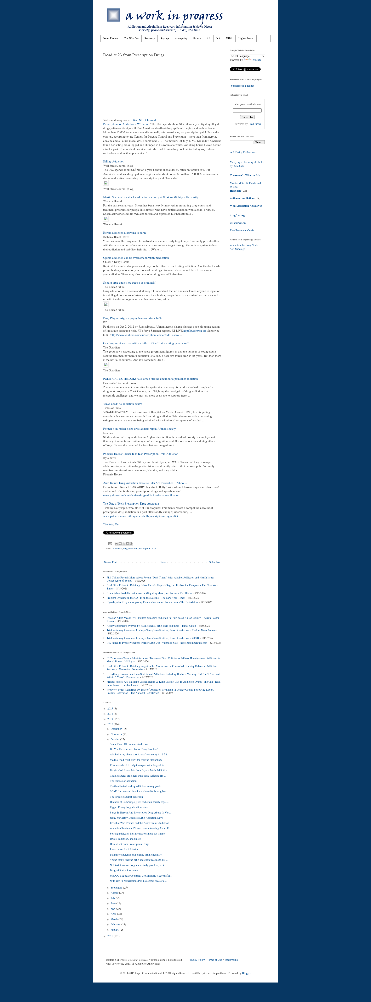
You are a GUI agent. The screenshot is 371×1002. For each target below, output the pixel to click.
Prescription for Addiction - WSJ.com (126, 124)
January (115, 929)
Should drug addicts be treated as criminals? (130, 282)
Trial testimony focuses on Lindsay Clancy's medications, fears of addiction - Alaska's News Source (161, 630)
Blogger (246, 973)
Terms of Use (214, 959)
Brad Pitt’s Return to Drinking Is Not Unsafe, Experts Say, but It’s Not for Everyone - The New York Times (162, 586)
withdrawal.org (238, 223)
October (115, 739)
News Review (110, 38)
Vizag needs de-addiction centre (122, 404)
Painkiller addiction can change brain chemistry (136, 854)
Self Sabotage (237, 249)
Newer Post (110, 562)
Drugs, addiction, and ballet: (125, 838)
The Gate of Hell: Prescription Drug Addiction (131, 503)
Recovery (150, 38)
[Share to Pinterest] (131, 543)
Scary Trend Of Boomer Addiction (129, 744)
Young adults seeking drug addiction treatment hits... (139, 860)
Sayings (165, 38)
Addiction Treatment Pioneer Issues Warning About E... (140, 828)
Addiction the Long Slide (244, 245)
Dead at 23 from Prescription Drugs (129, 844)
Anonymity (181, 38)
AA (209, 38)
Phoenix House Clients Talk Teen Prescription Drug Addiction (140, 454)
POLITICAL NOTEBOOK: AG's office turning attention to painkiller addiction (150, 379)
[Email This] (116, 543)
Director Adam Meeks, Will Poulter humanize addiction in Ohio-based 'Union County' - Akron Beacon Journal (163, 619)
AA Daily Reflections (243, 152)
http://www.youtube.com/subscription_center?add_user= (145, 335)
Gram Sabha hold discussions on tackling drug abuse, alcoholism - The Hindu (149, 593)
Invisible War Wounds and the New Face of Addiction (139, 823)
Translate (256, 60)
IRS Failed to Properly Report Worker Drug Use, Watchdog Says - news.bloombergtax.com (157, 642)
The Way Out (131, 38)
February (116, 924)
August (115, 893)
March (114, 919)
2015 (110, 708)
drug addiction (130, 548)
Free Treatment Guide (242, 230)
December (117, 729)
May (113, 908)
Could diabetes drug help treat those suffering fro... (138, 775)
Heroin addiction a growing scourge (124, 232)
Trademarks (231, 959)
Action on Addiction (242, 198)
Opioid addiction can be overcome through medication (136, 258)
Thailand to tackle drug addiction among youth (135, 786)
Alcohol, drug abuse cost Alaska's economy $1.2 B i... (139, 754)
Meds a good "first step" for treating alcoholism (136, 760)
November (117, 734)
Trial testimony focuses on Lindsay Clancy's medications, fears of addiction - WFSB (153, 638)
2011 (110, 936)
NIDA (229, 38)
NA (218, 38)
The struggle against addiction (126, 796)
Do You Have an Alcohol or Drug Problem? (134, 749)
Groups (197, 38)
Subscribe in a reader (242, 85)
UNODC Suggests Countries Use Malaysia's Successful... (141, 875)
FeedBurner (254, 124)
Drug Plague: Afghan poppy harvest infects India (132, 318)
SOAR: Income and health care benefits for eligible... (139, 791)
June (113, 903)
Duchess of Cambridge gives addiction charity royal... (139, 802)
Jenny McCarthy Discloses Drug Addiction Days (136, 817)
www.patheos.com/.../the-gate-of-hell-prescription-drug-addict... (141, 516)
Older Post (214, 562)
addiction (117, 548)
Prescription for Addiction (124, 849)
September (117, 887)
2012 (110, 724)
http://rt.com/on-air (194, 330)
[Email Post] (109, 543)
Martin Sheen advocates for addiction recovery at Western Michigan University (150, 197)
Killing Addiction (113, 161)
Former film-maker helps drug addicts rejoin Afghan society (139, 428)
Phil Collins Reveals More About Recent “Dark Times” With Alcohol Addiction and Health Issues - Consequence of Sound (161, 579)
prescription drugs (147, 548)
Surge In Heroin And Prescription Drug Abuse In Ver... (140, 812)
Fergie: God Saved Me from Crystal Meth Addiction (138, 770)
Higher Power (246, 38)
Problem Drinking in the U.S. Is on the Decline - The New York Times (146, 598)
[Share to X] (124, 543)
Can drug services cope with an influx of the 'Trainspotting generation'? (146, 343)
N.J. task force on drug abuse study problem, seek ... (138, 865)
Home (163, 562)
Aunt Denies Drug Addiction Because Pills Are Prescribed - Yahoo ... (145, 483)
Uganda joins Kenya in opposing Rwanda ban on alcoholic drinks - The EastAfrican (152, 602)
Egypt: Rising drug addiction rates (128, 807)
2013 (110, 719)
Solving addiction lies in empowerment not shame (137, 833)
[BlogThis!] (120, 543)
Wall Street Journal (144, 120)
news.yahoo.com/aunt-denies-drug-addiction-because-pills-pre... (142, 495)
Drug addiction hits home (124, 870)
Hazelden (235, 191)
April (114, 914)
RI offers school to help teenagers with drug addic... (138, 765)
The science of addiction (123, 781)
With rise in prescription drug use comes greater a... (138, 881)
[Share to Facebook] (127, 543)
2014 (110, 713)
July (113, 898)
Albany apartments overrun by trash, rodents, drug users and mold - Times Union (151, 625)
